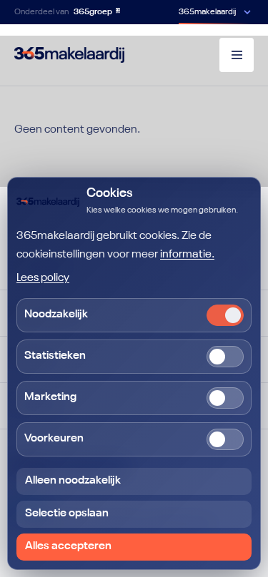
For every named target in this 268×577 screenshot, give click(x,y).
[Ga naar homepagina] (69, 55)
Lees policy (42, 278)
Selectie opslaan (67, 513)
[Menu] (236, 55)
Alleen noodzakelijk (73, 480)
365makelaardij (207, 12)
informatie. (187, 254)
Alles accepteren (68, 546)
